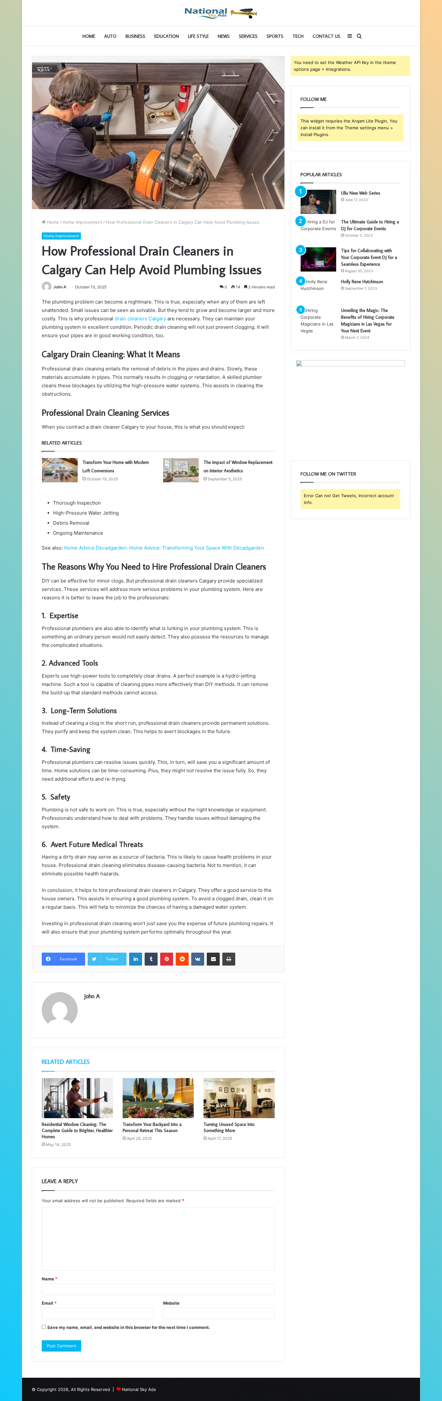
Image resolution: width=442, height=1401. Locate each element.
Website (171, 1303)
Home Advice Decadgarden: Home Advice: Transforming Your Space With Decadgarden (164, 548)
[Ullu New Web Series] (318, 202)
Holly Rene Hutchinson (362, 281)
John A (59, 286)
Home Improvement (82, 222)
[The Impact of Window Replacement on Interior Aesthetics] (181, 470)
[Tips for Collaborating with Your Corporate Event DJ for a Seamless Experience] (318, 259)
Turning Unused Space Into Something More (229, 1127)
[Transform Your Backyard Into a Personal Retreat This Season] (158, 1098)
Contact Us (326, 36)
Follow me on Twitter (328, 474)
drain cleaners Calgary (140, 318)
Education (166, 36)
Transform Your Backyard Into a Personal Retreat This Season (152, 1127)
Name (49, 1278)
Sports (275, 36)
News (224, 36)
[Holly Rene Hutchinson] (318, 290)
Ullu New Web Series (360, 193)
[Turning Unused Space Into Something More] (239, 1098)
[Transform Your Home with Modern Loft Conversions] (60, 470)
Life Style (198, 36)
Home (89, 36)
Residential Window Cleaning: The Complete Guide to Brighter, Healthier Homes (77, 1130)
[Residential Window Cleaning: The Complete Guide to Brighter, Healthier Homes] (77, 1098)
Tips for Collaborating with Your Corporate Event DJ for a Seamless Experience (369, 257)
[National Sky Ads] (221, 13)
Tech (298, 36)
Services (248, 36)
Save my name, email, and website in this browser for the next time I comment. (128, 1327)
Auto (110, 36)
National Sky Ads (139, 1389)
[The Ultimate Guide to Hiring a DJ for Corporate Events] (318, 231)
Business (135, 36)
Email (49, 1303)
